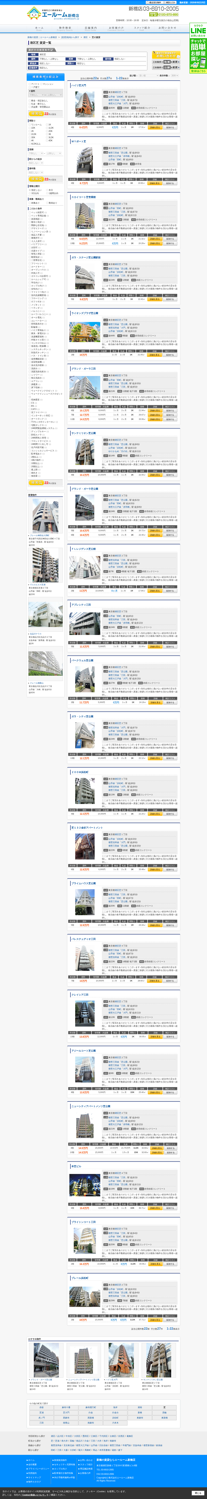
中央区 (69, 1436)
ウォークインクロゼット (44, 390)
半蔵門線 (126, 1445)
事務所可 (36, 238)
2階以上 (36, 457)
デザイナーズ (39, 228)
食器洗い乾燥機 (40, 346)
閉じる (198, 1493)
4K (32, 140)
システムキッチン (41, 349)
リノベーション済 (41, 231)
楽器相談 (36, 219)
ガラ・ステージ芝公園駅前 (86, 257)
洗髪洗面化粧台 (40, 371)
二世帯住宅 (37, 260)
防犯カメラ (37, 434)
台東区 (113, 1436)
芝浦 (41, 1412)
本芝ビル (76, 1166)
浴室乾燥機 (37, 362)
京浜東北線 (69, 1445)
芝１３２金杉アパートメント (87, 827)
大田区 (77, 1436)
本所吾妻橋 (104, 1450)
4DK (51, 140)
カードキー (37, 266)
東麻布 (140, 1418)
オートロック (39, 419)
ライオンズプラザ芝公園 (84, 313)
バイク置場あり (40, 330)
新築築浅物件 (60, 1460)
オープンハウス (40, 270)
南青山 (66, 1423)
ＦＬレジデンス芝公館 (83, 549)
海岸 (115, 1407)
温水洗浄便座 (39, 365)
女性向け (36, 289)
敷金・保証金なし (39, 100)
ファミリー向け (40, 292)
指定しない (36, 190)
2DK (51, 131)
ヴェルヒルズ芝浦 (37, 584)
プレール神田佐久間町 (39, 535)
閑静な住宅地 (39, 225)
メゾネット (37, 305)
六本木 (115, 1423)
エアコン (36, 381)
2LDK (33, 134)
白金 (91, 1412)
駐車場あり (37, 453)
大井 (99, 1441)
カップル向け (39, 285)
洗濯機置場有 (39, 336)
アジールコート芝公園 (83, 1050)
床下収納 (36, 387)
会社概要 (32, 1464)
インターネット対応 (42, 415)
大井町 (73, 1450)
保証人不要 (37, 235)
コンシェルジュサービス (44, 450)
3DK (33, 137)
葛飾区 (130, 1436)
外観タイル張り (40, 340)
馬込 (95, 1450)
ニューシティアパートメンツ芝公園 (90, 1106)
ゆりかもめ (114, 451)
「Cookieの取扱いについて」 (33, 1495)
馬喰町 (88, 1450)
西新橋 (91, 1418)
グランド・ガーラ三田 (83, 368)
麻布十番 (66, 1407)
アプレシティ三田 (81, 604)
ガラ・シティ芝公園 (82, 716)
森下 (120, 1450)
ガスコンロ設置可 (41, 276)
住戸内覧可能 (39, 447)
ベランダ (36, 308)
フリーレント (39, 263)
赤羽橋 (126, 156)
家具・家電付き (40, 333)
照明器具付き (39, 324)
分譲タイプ (37, 251)
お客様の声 (85, 1473)
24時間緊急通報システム (44, 428)
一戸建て (35, 87)
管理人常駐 (37, 254)
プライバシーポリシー (38, 1469)
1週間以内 (53, 193)
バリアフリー (39, 244)
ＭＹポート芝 (78, 141)
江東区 (94, 1436)
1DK (33, 128)
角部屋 (35, 476)
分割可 (35, 247)
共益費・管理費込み (40, 107)
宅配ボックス (39, 425)
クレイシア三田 (79, 994)
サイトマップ (34, 1477)
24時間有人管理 (40, 438)
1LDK (51, 128)
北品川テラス (36, 634)
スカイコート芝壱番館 (83, 197)
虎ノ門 (41, 1418)
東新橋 (164, 1418)
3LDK (51, 137)
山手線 (112, 96)
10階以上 (37, 463)
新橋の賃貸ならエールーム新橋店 (116, 1459)
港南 (140, 1407)
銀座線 (159, 1445)
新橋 (140, 1412)
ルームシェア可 (40, 279)
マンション (48, 84)
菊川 (80, 1450)
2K (32, 131)
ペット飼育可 (39, 212)
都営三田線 (114, 100)
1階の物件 (37, 460)
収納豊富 (36, 399)
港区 (117, 92)
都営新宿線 (148, 1445)
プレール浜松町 (79, 1278)
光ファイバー (39, 412)
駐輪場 (35, 327)
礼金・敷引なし (38, 104)
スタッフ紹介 (86, 1464)
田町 (119, 159)
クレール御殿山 (37, 683)
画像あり (35, 203)
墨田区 (85, 1436)
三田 (123, 100)
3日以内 (35, 193)
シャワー (36, 375)
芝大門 (66, 1412)
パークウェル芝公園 (82, 660)
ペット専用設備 (40, 215)
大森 (66, 1450)
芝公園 (124, 152)
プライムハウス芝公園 (83, 883)
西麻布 (66, 1418)
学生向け (36, 282)
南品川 (79, 1441)
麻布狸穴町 (91, 1407)
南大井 (64, 1441)
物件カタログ (34, 1481)
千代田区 (103, 1436)
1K (50, 124)
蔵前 (114, 1450)
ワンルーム (36, 124)
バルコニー (37, 311)
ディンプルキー (40, 431)
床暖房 (35, 384)
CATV (35, 409)
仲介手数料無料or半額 (64, 1477)
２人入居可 (37, 241)
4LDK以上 (36, 144)
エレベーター (39, 321)
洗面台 (35, 368)
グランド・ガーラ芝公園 (84, 489)
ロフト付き (37, 301)
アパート (35, 84)
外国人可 (36, 273)
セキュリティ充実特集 (64, 1464)
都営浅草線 (114, 327)
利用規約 (32, 1473)
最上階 (35, 469)
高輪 (164, 1412)
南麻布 (91, 1423)
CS (34, 403)
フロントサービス (41, 441)
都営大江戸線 (115, 103)
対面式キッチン (40, 352)
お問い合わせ (86, 1460)
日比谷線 (103, 1445)
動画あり (53, 203)
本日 (51, 190)
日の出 (124, 451)
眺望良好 (36, 257)
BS (34, 406)
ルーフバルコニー (41, 314)
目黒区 (121, 1436)
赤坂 (41, 1407)
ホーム (31, 1460)
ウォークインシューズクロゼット (46, 395)
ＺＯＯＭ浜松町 (79, 772)
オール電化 (37, 317)
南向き (35, 473)
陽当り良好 (37, 222)
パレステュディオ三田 (83, 939)
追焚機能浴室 (39, 359)
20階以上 (37, 466)
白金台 (115, 1412)
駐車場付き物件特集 (63, 1473)
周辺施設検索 (86, 1469)
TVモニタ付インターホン (44, 422)
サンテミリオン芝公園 (83, 433)
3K (50, 134)
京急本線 (137, 1445)
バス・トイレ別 (40, 355)
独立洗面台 (37, 378)
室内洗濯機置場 (40, 295)
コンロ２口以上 (40, 343)
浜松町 (120, 96)
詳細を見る (155, 127)
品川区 (60, 1436)
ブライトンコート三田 (83, 1222)
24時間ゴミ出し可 (41, 444)
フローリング (39, 298)
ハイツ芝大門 (78, 85)
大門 (125, 103)
